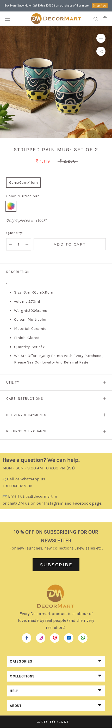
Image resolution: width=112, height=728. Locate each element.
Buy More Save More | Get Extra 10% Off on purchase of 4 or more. (46, 5)
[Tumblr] (83, 636)
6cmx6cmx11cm (23, 182)
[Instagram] (41, 636)
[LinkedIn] (69, 636)
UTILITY (12, 382)
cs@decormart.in (41, 496)
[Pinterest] (55, 636)
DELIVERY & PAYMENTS (26, 415)
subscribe (56, 564)
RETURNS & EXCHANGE (26, 431)
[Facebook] (27, 636)
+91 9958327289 (17, 486)
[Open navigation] (7, 18)
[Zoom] (100, 38)
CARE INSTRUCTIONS (24, 399)
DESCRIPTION (18, 272)
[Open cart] (105, 18)
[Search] (96, 18)
